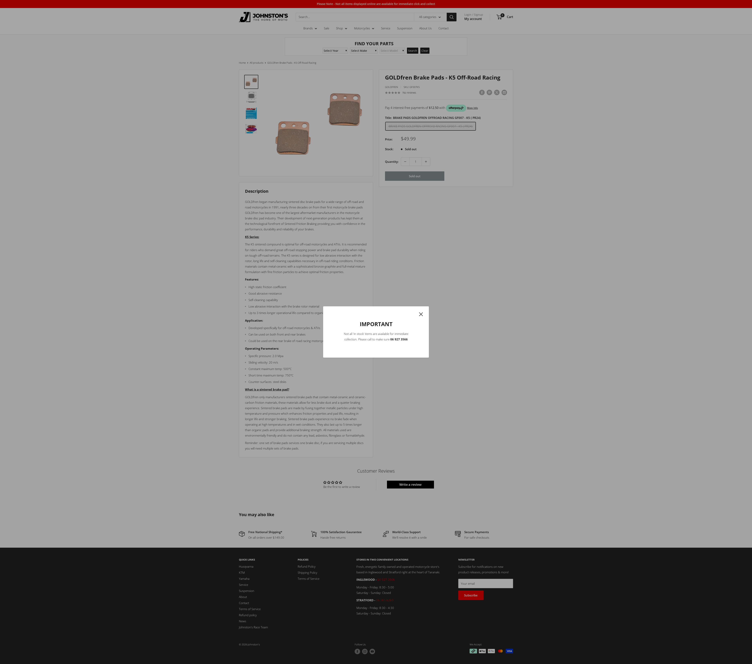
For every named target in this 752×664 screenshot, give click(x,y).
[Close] (421, 314)
